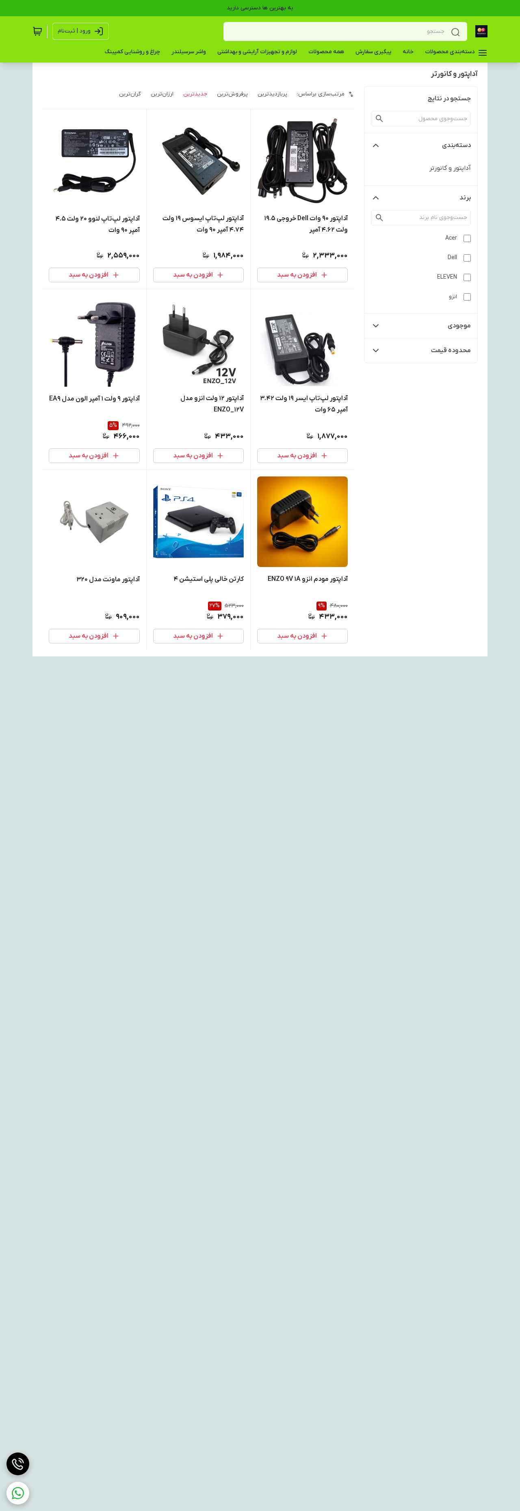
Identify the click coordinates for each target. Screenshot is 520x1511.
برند (465, 198)
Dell (452, 258)
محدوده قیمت (451, 350)
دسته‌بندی (456, 145)
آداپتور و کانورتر (450, 168)
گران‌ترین (130, 94)
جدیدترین (195, 94)
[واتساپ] (17, 1493)
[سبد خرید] (37, 31)
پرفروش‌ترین (232, 94)
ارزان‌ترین (162, 94)
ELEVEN (447, 277)
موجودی (459, 326)
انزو (453, 297)
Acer (451, 238)
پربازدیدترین (272, 94)
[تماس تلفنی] (17, 1464)
